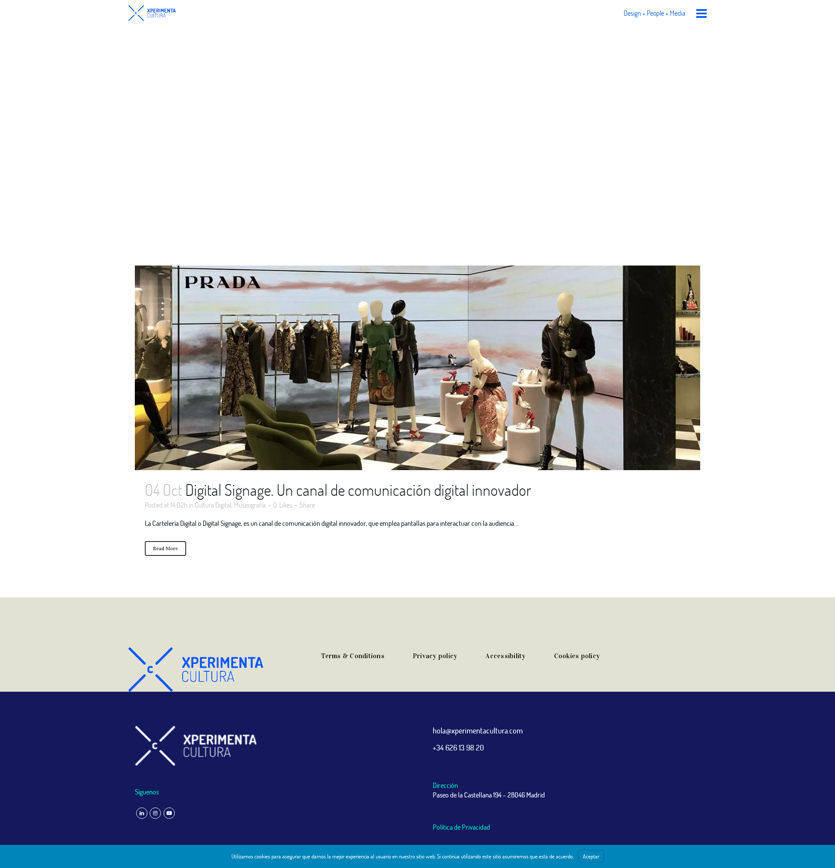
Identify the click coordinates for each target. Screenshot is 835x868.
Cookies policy (577, 656)
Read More (165, 548)
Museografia (250, 504)
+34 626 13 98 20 (458, 747)
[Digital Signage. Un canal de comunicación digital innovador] (417, 368)
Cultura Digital (213, 504)
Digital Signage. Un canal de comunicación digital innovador (358, 490)
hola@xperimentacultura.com (478, 730)
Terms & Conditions (352, 656)
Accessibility (505, 656)
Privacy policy (435, 656)
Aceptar (591, 856)
